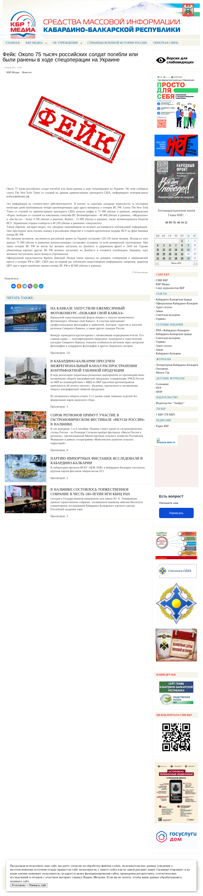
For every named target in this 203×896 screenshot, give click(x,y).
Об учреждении (63, 43)
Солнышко (162, 384)
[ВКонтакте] (13, 286)
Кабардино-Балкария (168, 353)
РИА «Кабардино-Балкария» (173, 330)
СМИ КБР (162, 280)
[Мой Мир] (41, 286)
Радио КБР (162, 426)
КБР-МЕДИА (33, 43)
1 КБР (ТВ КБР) (165, 414)
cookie (116, 865)
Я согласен (18, 885)
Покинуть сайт (37, 885)
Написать (176, 513)
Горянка (160, 318)
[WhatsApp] (35, 286)
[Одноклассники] (19, 286)
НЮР (159, 391)
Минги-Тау (162, 372)
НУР (158, 387)
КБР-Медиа (163, 284)
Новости (26, 72)
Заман (159, 311)
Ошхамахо (162, 368)
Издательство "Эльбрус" (170, 403)
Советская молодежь (168, 314)
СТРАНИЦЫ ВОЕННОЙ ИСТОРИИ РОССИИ (117, 42)
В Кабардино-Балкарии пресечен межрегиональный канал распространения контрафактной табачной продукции (93, 365)
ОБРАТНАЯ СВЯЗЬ (165, 42)
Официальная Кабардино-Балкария (177, 303)
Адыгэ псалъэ (164, 307)
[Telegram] (24, 286)
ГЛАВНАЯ (13, 42)
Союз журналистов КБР (170, 288)
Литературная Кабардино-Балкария (177, 364)
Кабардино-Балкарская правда (174, 299)
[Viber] (30, 286)
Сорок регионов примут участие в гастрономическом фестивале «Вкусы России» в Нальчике (97, 419)
